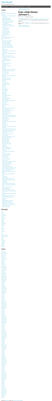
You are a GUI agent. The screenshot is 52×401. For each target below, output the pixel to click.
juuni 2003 (3, 352)
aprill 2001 (3, 384)
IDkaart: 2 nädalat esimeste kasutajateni (8, 168)
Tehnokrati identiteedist (6, 59)
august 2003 (3, 349)
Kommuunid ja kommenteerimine (7, 55)
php (2, 230)
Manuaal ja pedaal (5, 182)
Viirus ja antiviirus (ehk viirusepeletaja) (8, 151)
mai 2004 (2, 342)
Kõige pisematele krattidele (6, 79)
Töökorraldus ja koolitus (6, 30)
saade (2, 233)
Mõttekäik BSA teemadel (6, 142)
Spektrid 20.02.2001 (5, 99)
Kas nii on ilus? (4, 88)
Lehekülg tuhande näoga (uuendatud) (8, 70)
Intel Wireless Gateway (5, 165)
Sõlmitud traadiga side (5, 83)
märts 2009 (3, 272)
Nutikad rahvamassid (5, 188)
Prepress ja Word (5, 160)
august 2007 (3, 293)
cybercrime (3, 213)
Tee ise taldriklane (5, 135)
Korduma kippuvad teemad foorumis (8, 178)
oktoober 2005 (3, 321)
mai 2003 (2, 353)
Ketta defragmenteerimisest (6, 63)
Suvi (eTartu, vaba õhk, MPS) (7, 44)
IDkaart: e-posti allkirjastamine (7, 170)
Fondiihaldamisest (5, 90)
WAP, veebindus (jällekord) (6, 42)
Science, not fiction (4, 236)
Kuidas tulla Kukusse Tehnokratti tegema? (9, 50)
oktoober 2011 (3, 256)
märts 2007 (3, 299)
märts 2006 (3, 314)
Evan (19, 18)
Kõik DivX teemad (5, 177)
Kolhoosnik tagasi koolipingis (6, 163)
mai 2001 (2, 383)
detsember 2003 (4, 344)
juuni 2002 (3, 367)
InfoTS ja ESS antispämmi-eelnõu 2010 (8, 37)
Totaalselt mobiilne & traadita (6, 143)
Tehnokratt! (6, 2)
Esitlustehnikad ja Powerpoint (6, 24)
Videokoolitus (4, 27)
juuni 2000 (3, 397)
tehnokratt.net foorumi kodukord (7, 166)
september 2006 (4, 307)
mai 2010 (2, 261)
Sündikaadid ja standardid (6, 78)
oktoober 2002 (3, 362)
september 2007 (4, 292)
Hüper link (3, 106)
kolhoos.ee (3, 219)
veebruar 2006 (3, 316)
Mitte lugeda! (4, 80)
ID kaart (3, 152)
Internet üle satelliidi (5, 73)
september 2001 (4, 378)
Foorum (2, 216)
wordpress (3, 246)
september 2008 (4, 279)
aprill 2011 (3, 257)
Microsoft (2, 225)
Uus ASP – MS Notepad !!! (6, 60)
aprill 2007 (3, 298)
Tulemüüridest (4, 52)
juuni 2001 (3, 382)
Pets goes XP (4, 150)
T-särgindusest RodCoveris (6, 153)
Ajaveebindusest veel (5, 104)
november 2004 (3, 334)
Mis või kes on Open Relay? (6, 137)
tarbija (2, 239)
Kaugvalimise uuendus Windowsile (7, 47)
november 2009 (3, 268)
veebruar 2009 (3, 273)
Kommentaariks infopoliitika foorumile (8, 189)
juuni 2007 (3, 296)
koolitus (2, 220)
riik (1, 232)
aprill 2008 (3, 284)
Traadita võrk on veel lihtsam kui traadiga (8, 161)
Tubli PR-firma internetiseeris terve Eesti (8, 183)
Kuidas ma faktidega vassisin (6, 187)
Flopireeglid (4, 68)
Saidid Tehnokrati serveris (6, 65)
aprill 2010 (3, 262)
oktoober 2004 (3, 336)
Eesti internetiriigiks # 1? (6, 138)
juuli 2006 (2, 309)
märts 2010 (3, 263)
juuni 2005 (3, 326)
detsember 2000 (4, 389)
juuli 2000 (2, 396)
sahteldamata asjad (4, 235)
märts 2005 (3, 329)
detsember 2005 (4, 318)
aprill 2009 (3, 271)
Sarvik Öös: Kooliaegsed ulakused (7, 45)
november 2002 (3, 361)
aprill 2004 (3, 343)
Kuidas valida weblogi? (5, 109)
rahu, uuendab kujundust (5, 38)
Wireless (2, 245)
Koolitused (3, 14)
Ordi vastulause (4, 198)
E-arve (3, 48)
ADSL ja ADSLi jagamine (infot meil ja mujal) (9, 167)
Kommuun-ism (4, 81)
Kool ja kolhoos (4, 176)
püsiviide (29, 23)
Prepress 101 (5, 17)
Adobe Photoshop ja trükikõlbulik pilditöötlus (9, 15)
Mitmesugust (3, 35)
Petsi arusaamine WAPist (6, 43)
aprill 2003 (3, 354)
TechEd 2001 (4, 145)
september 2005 (4, 322)
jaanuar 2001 (3, 388)
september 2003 (4, 348)
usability (2, 243)
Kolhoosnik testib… (5, 123)
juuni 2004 (3, 341)
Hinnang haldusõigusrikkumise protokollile (9, 128)
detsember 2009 (4, 267)
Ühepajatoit (3, 242)
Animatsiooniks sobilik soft (6, 148)
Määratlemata (3, 222)
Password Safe (4, 94)
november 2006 (3, 304)
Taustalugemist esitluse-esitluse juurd (9, 25)
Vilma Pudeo (4, 103)
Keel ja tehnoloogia (5, 101)
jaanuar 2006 (3, 317)
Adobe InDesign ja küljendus (6, 18)
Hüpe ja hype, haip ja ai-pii (6, 158)
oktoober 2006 (3, 306)
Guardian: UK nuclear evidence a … (24, 9)
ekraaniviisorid (3, 215)
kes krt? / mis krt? (5, 6)
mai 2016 (2, 251)
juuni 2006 (3, 311)
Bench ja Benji (4, 64)
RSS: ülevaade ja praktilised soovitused (8, 136)
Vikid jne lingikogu (6, 23)
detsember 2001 (4, 374)
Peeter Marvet (22, 16)
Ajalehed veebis (4, 96)
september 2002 (4, 363)
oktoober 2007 (3, 291)
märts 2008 (3, 286)
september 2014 (4, 252)
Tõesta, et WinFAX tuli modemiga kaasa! (8, 130)
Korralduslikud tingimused (6, 34)
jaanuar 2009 (3, 274)
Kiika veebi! (3, 217)
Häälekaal (3, 199)
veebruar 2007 (3, 301)
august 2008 (3, 281)
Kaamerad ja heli (5, 29)
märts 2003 (3, 356)
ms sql (2, 226)
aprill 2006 (3, 313)
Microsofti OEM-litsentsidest (6, 95)
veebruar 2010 (3, 264)
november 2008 (3, 277)
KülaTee (3, 61)
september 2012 (4, 253)
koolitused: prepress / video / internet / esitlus (17, 6)
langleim (2, 221)
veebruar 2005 (3, 331)
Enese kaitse (4, 91)
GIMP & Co (4, 86)
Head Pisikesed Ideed (5, 119)
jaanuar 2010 (3, 266)
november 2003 (3, 346)
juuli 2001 (2, 381)
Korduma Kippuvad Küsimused (7, 40)
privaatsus (3, 231)
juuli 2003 (2, 351)
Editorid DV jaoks (5, 146)
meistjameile (3, 223)
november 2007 (3, 289)
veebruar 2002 (3, 372)
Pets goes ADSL (4, 49)
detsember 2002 (4, 359)
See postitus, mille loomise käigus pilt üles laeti (8, 13)
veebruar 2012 (3, 254)
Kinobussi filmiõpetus (6, 28)
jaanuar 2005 (3, 332)
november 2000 (3, 391)
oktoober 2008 (3, 278)
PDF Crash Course (5, 156)
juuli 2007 (2, 294)
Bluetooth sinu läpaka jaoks (6, 147)
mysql (2, 227)
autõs (2, 212)
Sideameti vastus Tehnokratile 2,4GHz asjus (9, 115)
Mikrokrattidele (4, 93)
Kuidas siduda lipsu (5, 120)
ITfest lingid (4, 127)
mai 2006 (2, 312)
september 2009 (4, 269)
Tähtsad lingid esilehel (5, 140)
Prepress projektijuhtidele (6, 19)
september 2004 (4, 337)
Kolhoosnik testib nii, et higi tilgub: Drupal (8, 108)
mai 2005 (2, 327)
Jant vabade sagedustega (6, 98)
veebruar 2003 (3, 357)
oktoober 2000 (3, 392)
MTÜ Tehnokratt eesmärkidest (7, 162)
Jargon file (3, 105)
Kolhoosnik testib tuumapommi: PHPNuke (8, 69)
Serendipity (4, 66)
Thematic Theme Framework (17, 400)
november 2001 (3, 376)
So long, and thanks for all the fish (7, 133)
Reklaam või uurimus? (5, 141)
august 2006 (3, 308)
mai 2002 (2, 368)
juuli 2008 (2, 282)
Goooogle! (3, 85)
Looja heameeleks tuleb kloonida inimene (8, 100)
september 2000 (4, 393)
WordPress (28, 6)
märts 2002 (3, 371)
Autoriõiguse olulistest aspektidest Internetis (9, 126)
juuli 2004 (2, 339)
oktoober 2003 (3, 347)
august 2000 (3, 394)
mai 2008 (2, 283)
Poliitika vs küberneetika (6, 206)
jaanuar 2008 (3, 287)
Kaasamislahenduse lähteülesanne (7, 203)
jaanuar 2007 (3, 302)
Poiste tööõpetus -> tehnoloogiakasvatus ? (9, 204)
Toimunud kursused (5, 33)
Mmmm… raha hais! (5, 157)
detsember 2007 (4, 288)
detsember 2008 (4, 276)
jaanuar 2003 (3, 358)
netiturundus (3, 229)
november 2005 (3, 319)
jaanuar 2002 (3, 373)
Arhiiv (25, 23)
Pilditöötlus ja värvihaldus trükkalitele (8, 20)
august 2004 (3, 338)
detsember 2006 (4, 303)
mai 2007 (2, 297)
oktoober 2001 (3, 377)
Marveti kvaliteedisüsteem (6, 32)
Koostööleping (4, 125)
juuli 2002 (2, 366)
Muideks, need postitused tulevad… (24, 8)
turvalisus (2, 241)
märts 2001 (3, 386)
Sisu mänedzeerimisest (6, 155)
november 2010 (3, 258)
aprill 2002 (3, 369)
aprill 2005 (3, 328)
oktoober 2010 (3, 259)
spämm (2, 237)
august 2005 (3, 323)
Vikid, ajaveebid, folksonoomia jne (7, 22)
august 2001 (3, 379)
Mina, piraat (4, 74)
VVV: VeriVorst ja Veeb (5, 84)
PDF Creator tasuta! (5, 71)
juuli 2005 (2, 324)
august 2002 (3, 364)
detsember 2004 (4, 333)
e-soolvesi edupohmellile (6, 205)
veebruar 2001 (3, 387)
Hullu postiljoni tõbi (5, 89)
